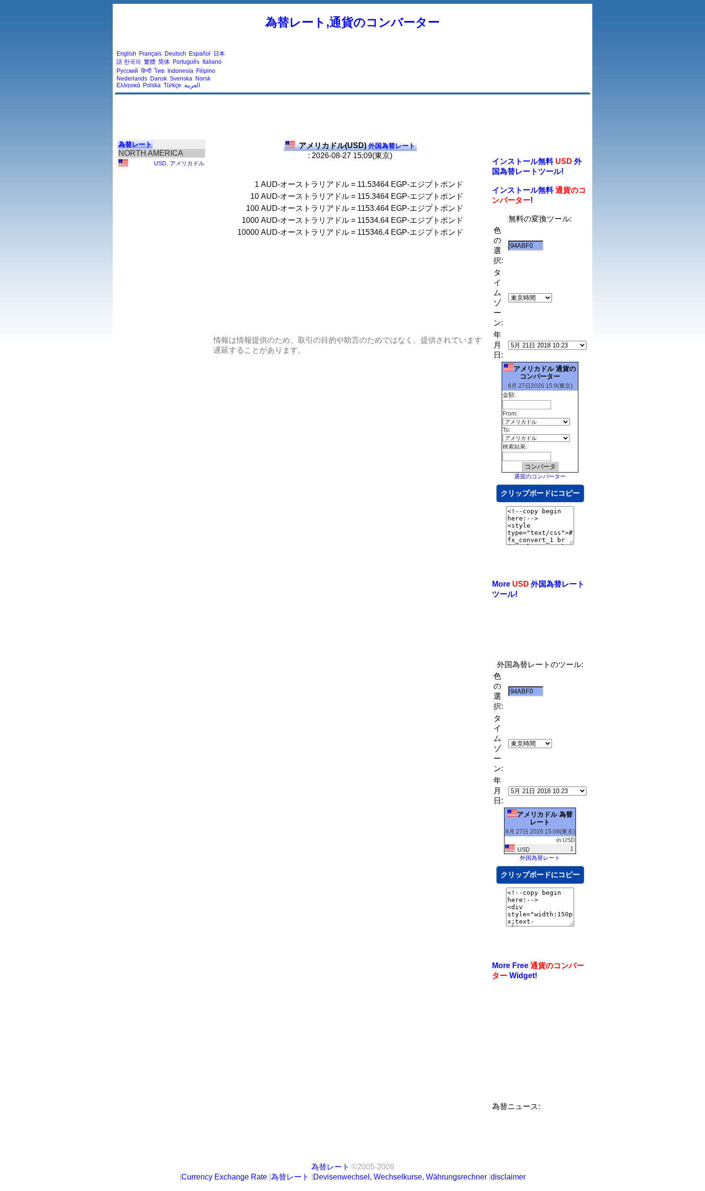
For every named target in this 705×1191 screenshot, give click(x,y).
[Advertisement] (413, 69)
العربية (192, 85)
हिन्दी (146, 71)
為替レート (135, 144)
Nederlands (132, 78)
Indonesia (180, 71)
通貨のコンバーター (540, 476)
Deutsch (175, 53)
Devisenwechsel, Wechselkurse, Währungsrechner (400, 1177)
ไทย (159, 71)
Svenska (181, 78)
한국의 (132, 61)
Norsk (203, 78)
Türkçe (172, 85)
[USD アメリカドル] (123, 164)
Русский (127, 71)
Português (186, 61)
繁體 (149, 61)
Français (150, 53)
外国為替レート (357, 146)
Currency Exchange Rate (224, 1177)
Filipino (205, 71)
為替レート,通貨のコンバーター (352, 22)
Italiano (212, 61)
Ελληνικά (128, 85)
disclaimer (508, 1177)
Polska (152, 85)
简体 (164, 61)
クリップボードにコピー (540, 493)
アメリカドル (187, 163)
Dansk (158, 78)
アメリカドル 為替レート (545, 818)
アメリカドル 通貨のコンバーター (545, 372)
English (126, 53)
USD (160, 163)
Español (200, 53)
